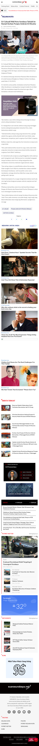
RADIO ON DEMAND (27, 475)
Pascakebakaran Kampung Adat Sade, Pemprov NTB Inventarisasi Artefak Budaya (18, 518)
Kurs (3, 729)
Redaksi (11, 739)
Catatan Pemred (24, 6)
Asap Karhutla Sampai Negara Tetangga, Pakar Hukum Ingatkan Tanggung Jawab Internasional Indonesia (18, 523)
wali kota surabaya (8, 213)
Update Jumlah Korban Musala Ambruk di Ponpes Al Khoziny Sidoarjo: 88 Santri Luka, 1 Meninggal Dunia (24, 444)
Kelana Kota (14, 6)
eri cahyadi (5, 209)
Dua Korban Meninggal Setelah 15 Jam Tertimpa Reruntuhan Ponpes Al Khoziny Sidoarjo (23, 425)
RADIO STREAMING (27, 472)
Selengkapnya (33, 533)
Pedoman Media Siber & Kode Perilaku (25, 737)
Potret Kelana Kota (28, 723)
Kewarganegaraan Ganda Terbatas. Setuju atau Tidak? (22, 632)
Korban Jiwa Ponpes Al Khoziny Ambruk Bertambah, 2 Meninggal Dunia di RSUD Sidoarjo (23, 434)
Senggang (24, 726)
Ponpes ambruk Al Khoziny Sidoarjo (21, 209)
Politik (33, 6)
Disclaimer (19, 739)
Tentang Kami (5, 6)
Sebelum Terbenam (17, 581)
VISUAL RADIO (26, 478)
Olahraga (4, 723)
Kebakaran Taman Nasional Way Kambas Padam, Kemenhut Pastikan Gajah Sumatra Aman (17, 513)
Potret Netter (6, 726)
